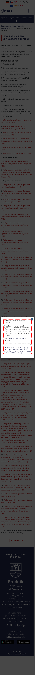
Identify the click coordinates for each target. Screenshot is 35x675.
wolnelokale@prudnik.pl (16, 339)
